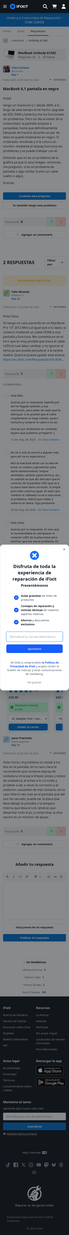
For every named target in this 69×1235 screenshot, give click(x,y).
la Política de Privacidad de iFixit (34, 664)
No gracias (34, 682)
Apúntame (34, 649)
